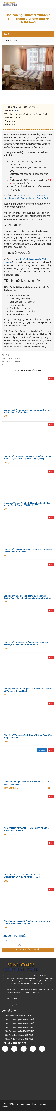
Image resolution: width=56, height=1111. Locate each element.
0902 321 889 (12, 999)
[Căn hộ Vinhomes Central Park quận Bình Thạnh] (9, 4)
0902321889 (11, 40)
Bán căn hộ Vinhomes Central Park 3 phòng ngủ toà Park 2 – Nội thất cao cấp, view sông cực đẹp (27, 457)
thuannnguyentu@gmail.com (16, 945)
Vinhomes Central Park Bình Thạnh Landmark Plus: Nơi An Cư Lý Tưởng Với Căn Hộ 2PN (27, 504)
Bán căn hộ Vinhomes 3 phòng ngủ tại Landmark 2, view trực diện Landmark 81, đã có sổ (27, 643)
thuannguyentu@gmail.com (17, 1005)
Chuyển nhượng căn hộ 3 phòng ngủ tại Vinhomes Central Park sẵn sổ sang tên (27, 922)
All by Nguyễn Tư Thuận (28, 949)
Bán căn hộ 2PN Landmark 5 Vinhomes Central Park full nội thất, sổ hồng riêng (27, 411)
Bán (17, 111)
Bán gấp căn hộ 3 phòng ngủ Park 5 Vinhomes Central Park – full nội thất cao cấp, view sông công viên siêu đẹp (27, 598)
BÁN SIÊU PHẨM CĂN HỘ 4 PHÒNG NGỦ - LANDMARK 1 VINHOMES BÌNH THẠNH (23, 876)
